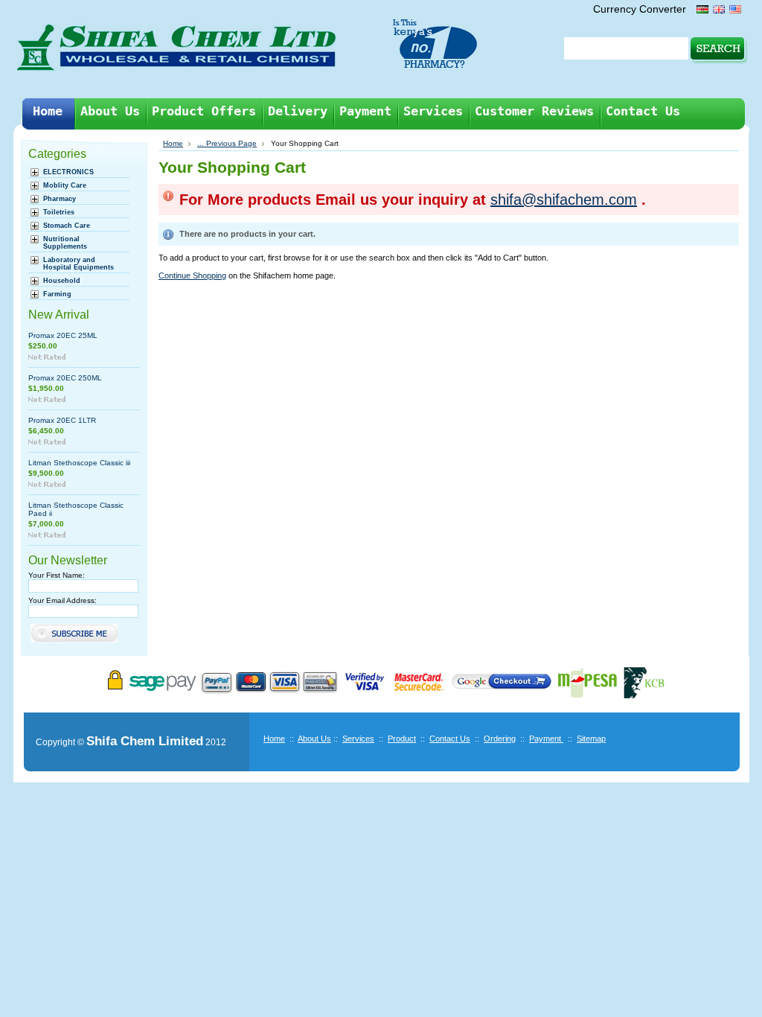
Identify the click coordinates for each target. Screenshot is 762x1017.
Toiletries (58, 212)
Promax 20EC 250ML (65, 378)
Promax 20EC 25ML (62, 335)
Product (402, 738)
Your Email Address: (62, 600)
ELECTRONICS (68, 172)
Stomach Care (66, 225)
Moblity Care (64, 185)
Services (358, 738)
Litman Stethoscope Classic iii (79, 463)
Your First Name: (56, 575)
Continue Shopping (192, 275)
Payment (546, 738)
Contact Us (449, 738)
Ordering (500, 738)
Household (61, 280)
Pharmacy (59, 199)
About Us (314, 738)
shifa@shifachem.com (563, 199)
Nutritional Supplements (65, 242)
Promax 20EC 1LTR (62, 420)
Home (173, 143)
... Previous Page (227, 143)
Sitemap (591, 738)
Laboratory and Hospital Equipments (78, 263)
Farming (57, 294)
